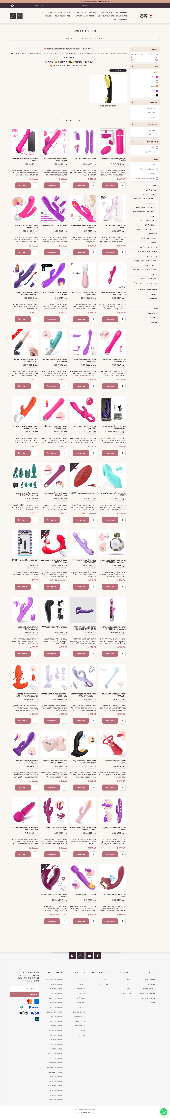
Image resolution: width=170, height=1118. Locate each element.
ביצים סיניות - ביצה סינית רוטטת (143, 199)
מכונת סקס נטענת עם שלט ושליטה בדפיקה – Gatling (26, 360)
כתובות (129, 984)
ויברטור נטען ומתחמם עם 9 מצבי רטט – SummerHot (113, 360)
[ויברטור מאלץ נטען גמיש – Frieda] (54, 208)
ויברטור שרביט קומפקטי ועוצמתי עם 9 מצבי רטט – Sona (25, 829)
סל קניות (128, 989)
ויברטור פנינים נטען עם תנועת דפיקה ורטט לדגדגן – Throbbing (113, 628)
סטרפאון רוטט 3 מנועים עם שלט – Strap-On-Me (114, 427)
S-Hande (151, 174)
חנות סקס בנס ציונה (55, 1086)
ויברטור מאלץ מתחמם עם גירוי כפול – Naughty (83, 227)
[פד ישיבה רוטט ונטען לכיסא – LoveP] (83, 476)
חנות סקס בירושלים (55, 1040)
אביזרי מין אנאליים (79, 1012)
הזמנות (129, 980)
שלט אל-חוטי (150, 152)
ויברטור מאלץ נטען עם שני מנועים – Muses (55, 293)
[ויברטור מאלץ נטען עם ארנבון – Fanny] (112, 208)
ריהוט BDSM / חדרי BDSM (147, 252)
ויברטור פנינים (149, 216)
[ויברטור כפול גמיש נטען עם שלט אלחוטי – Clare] (83, 342)
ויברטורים (154, 243)
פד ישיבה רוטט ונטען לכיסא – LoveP (83, 493)
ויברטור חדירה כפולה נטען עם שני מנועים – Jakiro (26, 227)
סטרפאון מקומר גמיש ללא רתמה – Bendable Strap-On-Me (84, 628)
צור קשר (106, 980)
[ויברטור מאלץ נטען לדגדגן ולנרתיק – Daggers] (83, 409)
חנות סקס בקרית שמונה (54, 980)
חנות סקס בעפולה (56, 984)
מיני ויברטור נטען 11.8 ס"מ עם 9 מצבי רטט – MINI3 (83, 293)
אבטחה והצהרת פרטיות (147, 993)
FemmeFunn (152, 313)
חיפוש (12, 6)
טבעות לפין (81, 1035)
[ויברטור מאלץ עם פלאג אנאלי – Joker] (54, 810)
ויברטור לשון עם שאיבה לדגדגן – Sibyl (115, 762)
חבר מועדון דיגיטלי (150, 265)
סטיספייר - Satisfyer (149, 238)
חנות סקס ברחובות (56, 1077)
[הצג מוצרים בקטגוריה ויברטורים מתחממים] (108, 89)
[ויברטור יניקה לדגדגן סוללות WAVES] (54, 610)
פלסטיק (152, 117)
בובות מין (82, 1007)
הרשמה (93, 6)
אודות (153, 1003)
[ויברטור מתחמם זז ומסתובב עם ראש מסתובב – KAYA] (54, 141)
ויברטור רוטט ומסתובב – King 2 (85, 159)
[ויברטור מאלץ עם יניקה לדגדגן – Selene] (112, 877)
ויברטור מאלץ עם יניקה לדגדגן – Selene (115, 895)
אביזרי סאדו (81, 989)
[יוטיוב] (89, 955)
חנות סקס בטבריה (56, 1003)
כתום (153, 86)
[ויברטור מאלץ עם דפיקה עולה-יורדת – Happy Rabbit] (83, 543)
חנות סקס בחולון (56, 1049)
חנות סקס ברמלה (56, 1090)
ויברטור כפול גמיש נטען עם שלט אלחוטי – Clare (85, 360)
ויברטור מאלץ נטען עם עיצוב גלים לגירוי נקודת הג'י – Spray (25, 427)
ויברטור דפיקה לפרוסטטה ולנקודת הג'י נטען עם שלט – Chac (83, 762)
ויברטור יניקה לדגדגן (147, 221)
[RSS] (72, 955)
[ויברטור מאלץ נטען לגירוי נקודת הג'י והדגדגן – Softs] (112, 275)
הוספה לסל (110, 185)
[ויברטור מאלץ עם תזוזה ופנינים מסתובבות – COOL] (25, 610)
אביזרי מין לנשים (151, 190)
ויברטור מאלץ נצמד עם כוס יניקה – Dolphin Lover (26, 762)
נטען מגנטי (151, 130)
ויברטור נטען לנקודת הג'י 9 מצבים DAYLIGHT (114, 695)
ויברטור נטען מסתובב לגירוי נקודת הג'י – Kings (25, 160)
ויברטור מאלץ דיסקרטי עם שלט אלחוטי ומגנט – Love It (54, 561)
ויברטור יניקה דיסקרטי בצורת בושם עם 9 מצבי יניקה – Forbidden (113, 561)
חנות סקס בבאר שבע (55, 1030)
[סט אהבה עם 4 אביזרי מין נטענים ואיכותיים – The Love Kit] (25, 476)
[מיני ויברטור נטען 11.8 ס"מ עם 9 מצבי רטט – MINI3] (83, 275)
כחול (153, 81)
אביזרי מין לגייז (152, 256)
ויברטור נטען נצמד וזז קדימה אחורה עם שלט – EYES (54, 695)
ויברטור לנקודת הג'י (147, 194)
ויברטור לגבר (81, 998)
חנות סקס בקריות (56, 1021)
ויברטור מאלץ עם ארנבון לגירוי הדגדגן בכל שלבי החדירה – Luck (83, 695)
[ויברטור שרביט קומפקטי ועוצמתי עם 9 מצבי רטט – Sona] (25, 810)
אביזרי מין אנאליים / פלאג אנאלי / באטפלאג (145, 284)
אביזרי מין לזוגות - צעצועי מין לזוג (145, 261)
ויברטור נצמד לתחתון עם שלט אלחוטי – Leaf (113, 494)
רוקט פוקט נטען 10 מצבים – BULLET (25, 560)
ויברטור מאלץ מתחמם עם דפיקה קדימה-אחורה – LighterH (27, 293)
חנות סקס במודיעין (56, 1058)
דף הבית (101, 38)
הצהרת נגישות (150, 980)
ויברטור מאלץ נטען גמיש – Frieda (55, 226)
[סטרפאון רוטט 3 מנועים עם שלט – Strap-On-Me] (112, 409)
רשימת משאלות (126, 993)
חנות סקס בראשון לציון (54, 1067)
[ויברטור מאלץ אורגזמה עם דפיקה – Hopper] (112, 810)
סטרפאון (154, 294)
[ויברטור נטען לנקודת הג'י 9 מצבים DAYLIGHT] (112, 677)
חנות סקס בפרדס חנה (54, 1053)
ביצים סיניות (81, 1003)
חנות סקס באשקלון (55, 1063)
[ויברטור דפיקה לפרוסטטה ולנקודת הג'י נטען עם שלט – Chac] (83, 743)
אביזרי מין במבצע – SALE (148, 247)
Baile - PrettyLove (147, 169)
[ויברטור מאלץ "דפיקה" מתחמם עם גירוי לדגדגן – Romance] (83, 810)
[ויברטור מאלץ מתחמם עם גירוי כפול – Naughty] (83, 208)
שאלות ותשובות (103, 984)
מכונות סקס (152, 299)
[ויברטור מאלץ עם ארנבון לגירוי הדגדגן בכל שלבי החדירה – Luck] (83, 677)
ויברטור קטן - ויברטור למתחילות (143, 212)
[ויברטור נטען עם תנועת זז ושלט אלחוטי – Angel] (54, 877)
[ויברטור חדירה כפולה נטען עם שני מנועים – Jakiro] (25, 208)
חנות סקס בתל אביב (55, 1100)
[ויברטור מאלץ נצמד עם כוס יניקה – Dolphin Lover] (25, 743)
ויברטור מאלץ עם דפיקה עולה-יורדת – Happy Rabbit (83, 561)
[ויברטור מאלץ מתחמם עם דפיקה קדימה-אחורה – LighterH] (25, 275)
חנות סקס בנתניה (56, 989)
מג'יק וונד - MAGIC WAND (145, 207)
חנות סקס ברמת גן (55, 1081)
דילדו (155, 274)
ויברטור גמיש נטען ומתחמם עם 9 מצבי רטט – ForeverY (54, 427)
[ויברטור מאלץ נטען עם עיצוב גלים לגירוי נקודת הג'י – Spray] (25, 409)
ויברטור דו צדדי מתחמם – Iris (86, 894)
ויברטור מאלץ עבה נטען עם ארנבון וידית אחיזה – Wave (54, 360)
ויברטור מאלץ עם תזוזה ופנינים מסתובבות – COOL (28, 628)
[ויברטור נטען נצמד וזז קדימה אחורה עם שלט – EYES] (54, 677)
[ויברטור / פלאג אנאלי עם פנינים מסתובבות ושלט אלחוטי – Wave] (25, 677)
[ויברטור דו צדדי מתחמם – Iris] (83, 877)
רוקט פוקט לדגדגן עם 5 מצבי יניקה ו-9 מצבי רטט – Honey (55, 762)
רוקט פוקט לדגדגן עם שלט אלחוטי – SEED (113, 160)
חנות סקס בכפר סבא (55, 1072)
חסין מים (152, 147)
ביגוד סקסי (153, 234)
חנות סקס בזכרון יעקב (54, 1012)
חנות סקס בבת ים (56, 1095)
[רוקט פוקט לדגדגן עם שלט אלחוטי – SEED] (112, 141)
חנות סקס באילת (56, 1026)
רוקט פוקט (150, 203)
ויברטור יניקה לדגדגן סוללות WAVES (54, 627)
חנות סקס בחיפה (56, 1017)
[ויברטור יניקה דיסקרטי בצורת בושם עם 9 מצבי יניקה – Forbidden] (112, 543)
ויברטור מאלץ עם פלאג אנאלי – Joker (56, 829)
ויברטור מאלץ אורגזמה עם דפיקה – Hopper (114, 829)
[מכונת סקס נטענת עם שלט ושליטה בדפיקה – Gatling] (25, 342)
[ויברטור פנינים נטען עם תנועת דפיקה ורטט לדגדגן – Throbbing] (112, 610)
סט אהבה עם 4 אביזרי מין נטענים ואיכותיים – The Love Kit (27, 494)
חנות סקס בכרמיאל (55, 998)
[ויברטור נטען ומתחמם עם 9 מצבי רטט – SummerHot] (112, 342)
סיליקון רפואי (150, 108)
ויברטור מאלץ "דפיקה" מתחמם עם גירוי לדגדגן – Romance (83, 829)
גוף (154, 72)
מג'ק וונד (82, 993)
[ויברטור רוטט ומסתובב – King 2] (83, 141)
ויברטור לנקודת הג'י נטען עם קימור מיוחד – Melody (55, 494)
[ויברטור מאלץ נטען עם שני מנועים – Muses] (54, 275)
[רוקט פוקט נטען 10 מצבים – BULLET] (25, 543)
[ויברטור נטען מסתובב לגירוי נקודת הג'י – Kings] (25, 141)
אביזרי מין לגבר (80, 1026)
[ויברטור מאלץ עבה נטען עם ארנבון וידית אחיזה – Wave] (54, 342)
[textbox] (32, 6)
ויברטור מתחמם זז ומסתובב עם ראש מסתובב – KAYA (55, 160)
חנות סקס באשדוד (56, 1044)
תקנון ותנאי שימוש (148, 998)
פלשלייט (82, 984)
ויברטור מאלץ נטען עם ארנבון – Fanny (115, 227)
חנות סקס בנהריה (56, 993)
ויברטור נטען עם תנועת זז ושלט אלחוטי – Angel (54, 895)
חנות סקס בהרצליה (55, 1035)
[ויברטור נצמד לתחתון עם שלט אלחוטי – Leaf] (112, 476)
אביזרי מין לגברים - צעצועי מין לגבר (145, 270)
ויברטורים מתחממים (108, 106)
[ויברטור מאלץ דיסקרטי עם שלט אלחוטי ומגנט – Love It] (54, 543)
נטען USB (151, 135)
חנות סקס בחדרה (56, 1007)
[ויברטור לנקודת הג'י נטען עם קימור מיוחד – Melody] (54, 476)
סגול (153, 91)
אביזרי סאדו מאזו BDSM (149, 279)
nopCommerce (89, 1110)
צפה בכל (154, 322)
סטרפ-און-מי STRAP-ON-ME (144, 178)
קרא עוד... (117, 70)
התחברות (85, 6)
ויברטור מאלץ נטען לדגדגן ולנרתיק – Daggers (83, 427)
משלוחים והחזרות (149, 989)
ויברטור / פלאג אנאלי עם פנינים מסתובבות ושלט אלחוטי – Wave (27, 695)
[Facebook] (97, 955)
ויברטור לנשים (149, 225)
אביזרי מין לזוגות (79, 1021)
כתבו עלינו (151, 984)
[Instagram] (81, 955)
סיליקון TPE (151, 113)
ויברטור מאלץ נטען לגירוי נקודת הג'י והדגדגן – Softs (113, 293)
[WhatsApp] (163, 1111)
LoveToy (151, 165)
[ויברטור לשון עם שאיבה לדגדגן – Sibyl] (112, 743)
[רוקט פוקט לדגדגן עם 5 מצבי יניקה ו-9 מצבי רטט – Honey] (54, 743)
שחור (153, 95)
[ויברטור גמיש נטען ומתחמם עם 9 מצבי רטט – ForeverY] (54, 409)
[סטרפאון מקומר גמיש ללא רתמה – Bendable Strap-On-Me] (83, 610)
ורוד (153, 77)
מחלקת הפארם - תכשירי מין (147, 290)
